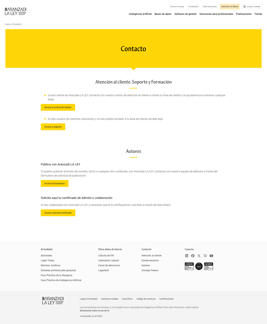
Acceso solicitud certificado (58, 212)
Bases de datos (163, 14)
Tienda (258, 14)
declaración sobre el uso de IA (94, 310)
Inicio (7, 24)
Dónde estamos (150, 260)
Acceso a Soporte (52, 126)
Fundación (193, 6)
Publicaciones (244, 14)
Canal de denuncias (109, 265)
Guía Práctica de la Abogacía (56, 275)
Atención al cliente (229, 6)
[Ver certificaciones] (199, 269)
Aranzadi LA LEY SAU (92, 316)
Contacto (17, 24)
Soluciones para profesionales (216, 14)
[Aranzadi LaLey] (53, 300)
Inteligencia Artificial (140, 14)
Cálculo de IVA (106, 255)
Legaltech (103, 270)
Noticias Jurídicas (50, 265)
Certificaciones (166, 299)
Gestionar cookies (109, 299)
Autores (146, 265)
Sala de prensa (210, 6)
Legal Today (47, 260)
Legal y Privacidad (88, 299)
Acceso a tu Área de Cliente (57, 107)
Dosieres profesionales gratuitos (58, 270)
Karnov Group (177, 6)
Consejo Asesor (150, 270)
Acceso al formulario (54, 183)
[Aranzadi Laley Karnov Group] (15, 11)
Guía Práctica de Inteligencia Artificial (61, 280)
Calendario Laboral (108, 260)
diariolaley (46, 255)
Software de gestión (185, 14)
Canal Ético (127, 299)
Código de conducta (146, 299)
